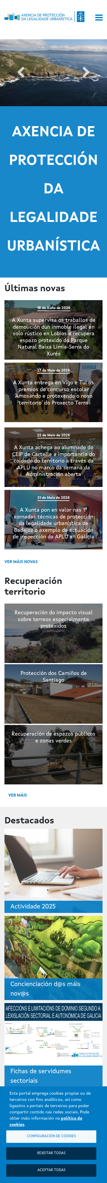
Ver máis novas (21, 562)
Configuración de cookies (51, 1136)
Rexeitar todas (51, 1153)
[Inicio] (44, 16)
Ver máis (17, 795)
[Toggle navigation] (99, 17)
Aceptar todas (51, 1170)
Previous (21, 72)
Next (86, 72)
